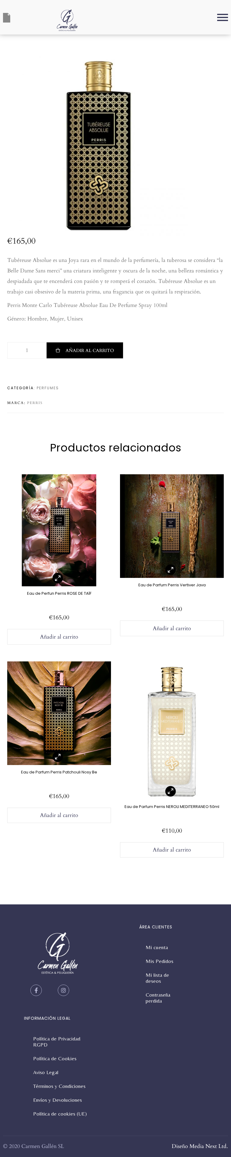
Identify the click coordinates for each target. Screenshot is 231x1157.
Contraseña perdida (158, 997)
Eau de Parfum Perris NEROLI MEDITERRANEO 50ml (172, 806)
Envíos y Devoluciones (57, 1100)
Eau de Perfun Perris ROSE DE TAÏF (59, 593)
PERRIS (35, 402)
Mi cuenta (157, 947)
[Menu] (156, 17)
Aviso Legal (45, 1072)
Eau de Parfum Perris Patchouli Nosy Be (59, 772)
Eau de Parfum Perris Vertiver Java (172, 585)
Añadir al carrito (90, 351)
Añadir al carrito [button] (59, 637)
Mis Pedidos (159, 961)
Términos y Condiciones (59, 1086)
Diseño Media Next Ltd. (200, 1146)
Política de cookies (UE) (60, 1113)
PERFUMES (48, 387)
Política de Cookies (54, 1058)
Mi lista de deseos (157, 978)
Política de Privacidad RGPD (56, 1041)
